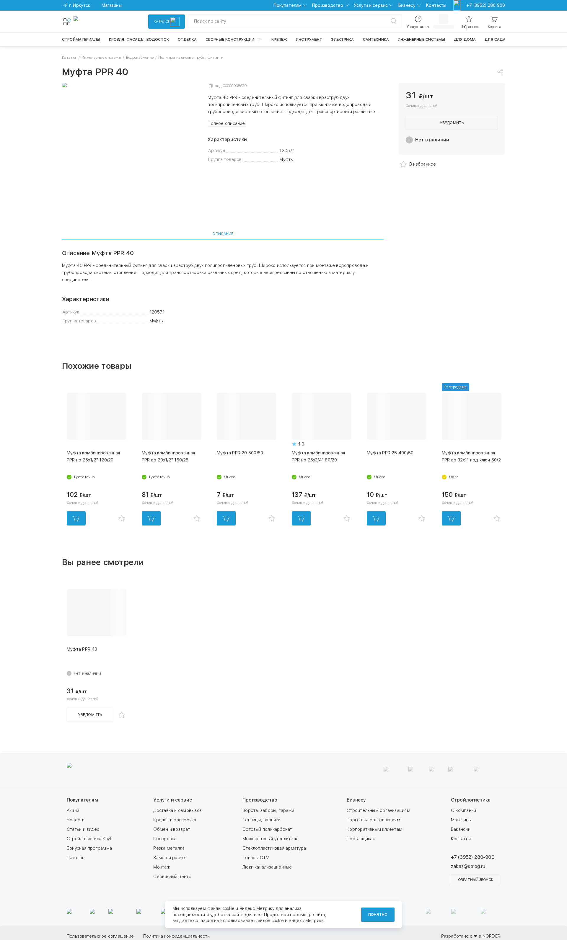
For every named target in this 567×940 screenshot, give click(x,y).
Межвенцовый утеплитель (270, 838)
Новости (76, 819)
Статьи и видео (83, 829)
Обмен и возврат (171, 829)
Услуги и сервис (371, 5)
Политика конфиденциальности (338, 936)
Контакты (436, 5)
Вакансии (460, 829)
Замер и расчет (170, 857)
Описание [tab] (222, 233)
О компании (463, 810)
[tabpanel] (223, 287)
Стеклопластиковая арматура (274, 848)
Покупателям (287, 5)
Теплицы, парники (261, 819)
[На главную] (95, 21)
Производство (327, 5)
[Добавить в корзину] (76, 518)
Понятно (377, 914)
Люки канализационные (267, 867)
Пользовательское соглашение (262, 936)
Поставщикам (361, 838)
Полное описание (226, 123)
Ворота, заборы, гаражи (268, 810)
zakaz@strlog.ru (468, 866)
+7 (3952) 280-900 (472, 857)
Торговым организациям (373, 819)
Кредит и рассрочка (174, 819)
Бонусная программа (89, 848)
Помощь (75, 857)
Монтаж (161, 867)
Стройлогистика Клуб (90, 838)
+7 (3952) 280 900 (485, 5)
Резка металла (169, 848)
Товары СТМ (255, 857)
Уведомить (452, 122)
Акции (73, 810)
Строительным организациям (378, 810)
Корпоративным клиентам (374, 829)
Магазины (461, 819)
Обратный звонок (475, 880)
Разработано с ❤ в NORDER (470, 936)
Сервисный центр (172, 876)
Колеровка (164, 838)
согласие (203, 920)
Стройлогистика (471, 800)
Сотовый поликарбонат (267, 829)
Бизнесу (407, 5)
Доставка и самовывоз (177, 810)
